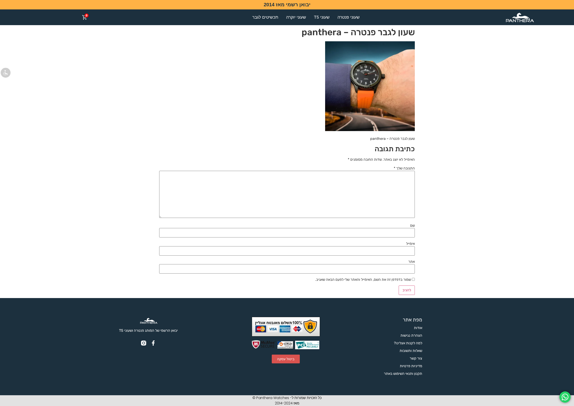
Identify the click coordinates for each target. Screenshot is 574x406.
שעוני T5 (322, 17)
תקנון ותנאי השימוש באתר (403, 373)
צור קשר (416, 358)
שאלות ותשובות (411, 351)
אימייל (410, 244)
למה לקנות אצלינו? (408, 343)
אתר (411, 261)
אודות (418, 328)
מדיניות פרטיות (411, 366)
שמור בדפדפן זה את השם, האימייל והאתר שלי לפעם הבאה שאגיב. (363, 279)
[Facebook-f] (153, 343)
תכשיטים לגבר (265, 17)
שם (412, 225)
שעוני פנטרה (348, 17)
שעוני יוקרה (296, 17)
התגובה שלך (404, 168)
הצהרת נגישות (411, 335)
